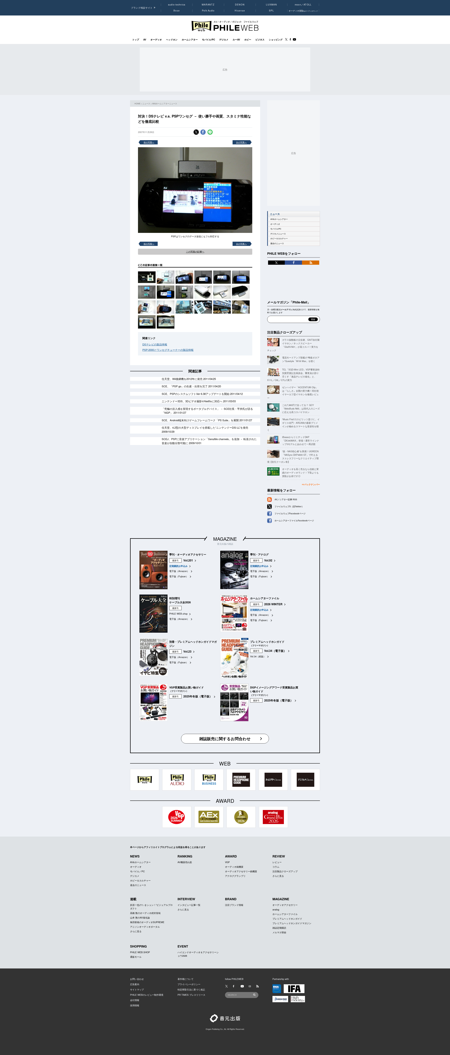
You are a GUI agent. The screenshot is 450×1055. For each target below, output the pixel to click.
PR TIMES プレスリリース (191, 994)
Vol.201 (188, 560)
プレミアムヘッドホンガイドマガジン (291, 923)
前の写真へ (149, 142)
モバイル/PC (208, 39)
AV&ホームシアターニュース (164, 103)
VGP (227, 862)
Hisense (240, 10)
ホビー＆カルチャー (279, 238)
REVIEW (278, 856)
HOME (137, 103)
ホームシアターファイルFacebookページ (294, 520)
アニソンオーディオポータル (145, 926)
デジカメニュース (278, 233)
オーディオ (156, 39)
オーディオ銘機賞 (234, 866)
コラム (275, 866)
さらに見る (278, 876)
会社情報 (134, 1000)
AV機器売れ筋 (185, 862)
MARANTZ (208, 4)
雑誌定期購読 (279, 927)
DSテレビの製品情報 (154, 344)
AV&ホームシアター (279, 219)
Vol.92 (268, 560)
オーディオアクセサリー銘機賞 (241, 871)
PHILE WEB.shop (178, 613)
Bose (176, 10)
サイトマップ (137, 989)
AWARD (231, 856)
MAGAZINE (225, 538)
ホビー (247, 39)
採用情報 (134, 1005)
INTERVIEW (186, 899)
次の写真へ (241, 142)
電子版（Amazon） (179, 571)
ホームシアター (190, 39)
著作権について (186, 979)
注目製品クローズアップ (284, 332)
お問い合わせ (137, 979)
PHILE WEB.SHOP (140, 952)
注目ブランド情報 (234, 905)
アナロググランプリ (235, 876)
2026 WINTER (273, 604)
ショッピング (275, 39)
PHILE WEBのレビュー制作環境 (146, 994)
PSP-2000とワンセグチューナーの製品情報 (168, 350)
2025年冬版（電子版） (197, 696)
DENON (240, 4)
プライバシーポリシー (189, 984)
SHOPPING (138, 946)
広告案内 (134, 984)
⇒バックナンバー (311, 484)
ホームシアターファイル (285, 914)
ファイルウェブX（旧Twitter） (289, 506)
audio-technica (176, 4)
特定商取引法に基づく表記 (191, 989)
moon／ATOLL (303, 4)
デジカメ (223, 39)
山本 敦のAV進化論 (140, 917)
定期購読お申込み (178, 566)
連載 (133, 899)
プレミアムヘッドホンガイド (287, 918)
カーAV (236, 39)
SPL (271, 10)
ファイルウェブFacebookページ (290, 513)
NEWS (135, 856)
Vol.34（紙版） (258, 656)
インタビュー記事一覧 (189, 905)
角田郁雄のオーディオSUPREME (147, 922)
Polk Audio (208, 10)
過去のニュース (277, 243)
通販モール (136, 956)
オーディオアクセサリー (285, 905)
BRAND (230, 899)
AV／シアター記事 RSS (286, 499)
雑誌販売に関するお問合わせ (225, 738)
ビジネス (260, 39)
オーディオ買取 (303, 10)
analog (275, 909)
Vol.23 (187, 651)
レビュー (277, 862)
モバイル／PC (137, 871)
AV (144, 39)
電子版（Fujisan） (178, 576)
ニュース (146, 103)
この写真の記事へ (195, 251)
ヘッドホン (172, 39)
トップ (135, 39)
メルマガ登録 (279, 932)
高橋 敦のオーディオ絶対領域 (145, 913)
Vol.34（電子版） (275, 651)
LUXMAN (271, 4)
